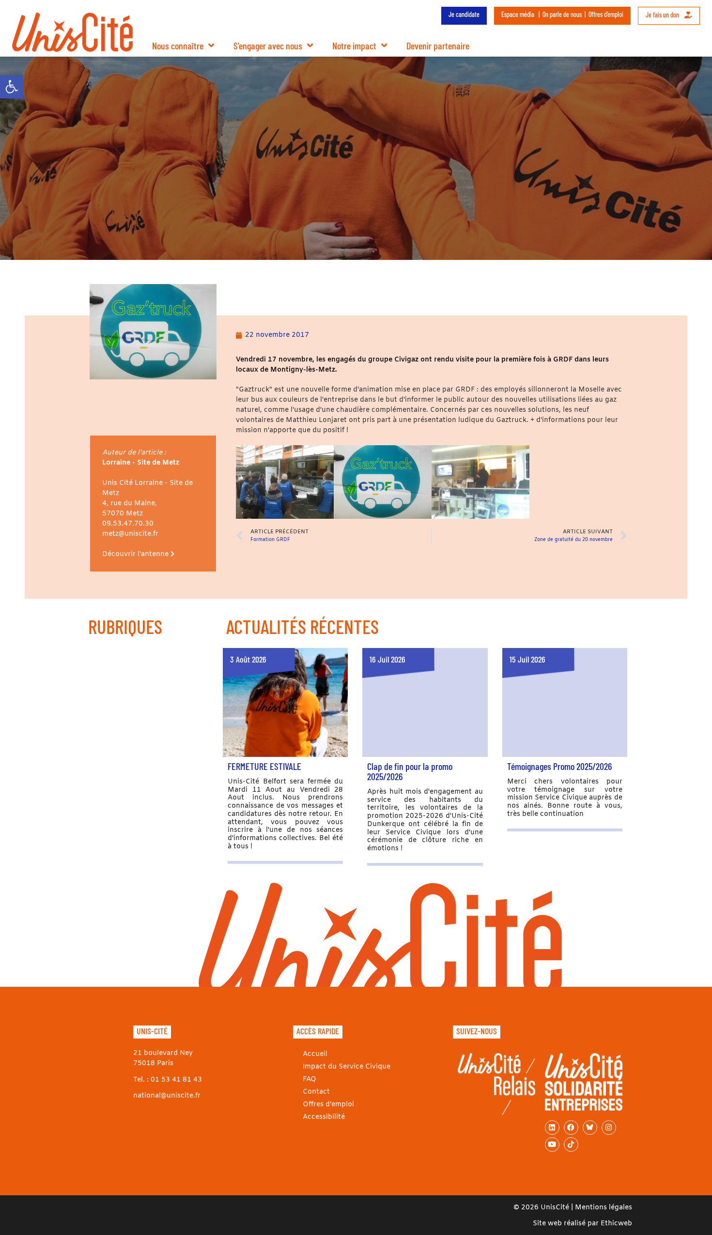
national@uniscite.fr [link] (167, 1095)
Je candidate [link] (464, 14)
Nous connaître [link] (177, 45)
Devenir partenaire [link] (437, 45)
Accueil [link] (315, 1054)
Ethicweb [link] (616, 1223)
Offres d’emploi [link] (605, 14)
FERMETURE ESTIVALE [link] (264, 766)
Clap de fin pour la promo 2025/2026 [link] (409, 771)
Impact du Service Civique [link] (346, 1066)
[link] (11, 86)
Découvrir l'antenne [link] (136, 554)
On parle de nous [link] (562, 14)
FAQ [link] (309, 1079)
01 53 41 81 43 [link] (176, 1079)
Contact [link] (316, 1092)
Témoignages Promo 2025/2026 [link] (559, 766)
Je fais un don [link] (663, 15)
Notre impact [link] (354, 45)
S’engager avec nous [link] (267, 45)
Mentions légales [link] (603, 1207)
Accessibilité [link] (324, 1117)
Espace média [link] (517, 14)
